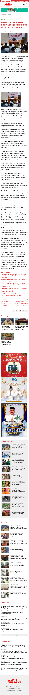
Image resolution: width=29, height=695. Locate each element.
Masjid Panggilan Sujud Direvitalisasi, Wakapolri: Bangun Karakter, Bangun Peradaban (14, 663)
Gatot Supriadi (8, 30)
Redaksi (12, 687)
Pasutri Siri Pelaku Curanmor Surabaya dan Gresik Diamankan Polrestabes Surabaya (18, 490)
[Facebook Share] (13, 311)
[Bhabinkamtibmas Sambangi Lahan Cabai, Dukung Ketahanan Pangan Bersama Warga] (6, 506)
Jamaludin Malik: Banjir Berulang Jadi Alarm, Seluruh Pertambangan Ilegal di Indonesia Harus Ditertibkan (18, 557)
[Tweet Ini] (17, 311)
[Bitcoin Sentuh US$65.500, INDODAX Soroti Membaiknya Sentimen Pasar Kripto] (6, 484)
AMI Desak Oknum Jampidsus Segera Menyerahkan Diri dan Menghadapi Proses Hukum (12, 657)
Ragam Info (21, 18)
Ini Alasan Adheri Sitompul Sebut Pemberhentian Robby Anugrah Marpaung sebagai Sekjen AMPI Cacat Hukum (14, 607)
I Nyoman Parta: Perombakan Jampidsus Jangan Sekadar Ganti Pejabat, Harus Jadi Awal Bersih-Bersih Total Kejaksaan (18, 476)
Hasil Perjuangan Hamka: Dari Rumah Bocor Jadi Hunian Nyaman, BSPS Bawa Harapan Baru (14, 294)
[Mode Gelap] (24, 4)
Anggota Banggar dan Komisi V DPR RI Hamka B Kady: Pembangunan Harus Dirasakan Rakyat (14, 280)
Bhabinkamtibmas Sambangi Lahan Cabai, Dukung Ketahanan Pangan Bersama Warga (19, 505)
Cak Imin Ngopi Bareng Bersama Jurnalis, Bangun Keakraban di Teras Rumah (12, 630)
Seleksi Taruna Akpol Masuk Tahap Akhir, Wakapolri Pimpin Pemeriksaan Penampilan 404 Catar (18, 454)
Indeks (6, 687)
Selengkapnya (14, 635)
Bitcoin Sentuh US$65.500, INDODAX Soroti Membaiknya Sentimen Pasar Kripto (18, 483)
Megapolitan (9, 18)
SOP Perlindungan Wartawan (14, 690)
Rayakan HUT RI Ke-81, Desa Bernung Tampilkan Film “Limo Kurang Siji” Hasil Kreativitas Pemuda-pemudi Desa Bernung (14, 290)
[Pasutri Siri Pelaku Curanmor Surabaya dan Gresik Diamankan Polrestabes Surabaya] (6, 491)
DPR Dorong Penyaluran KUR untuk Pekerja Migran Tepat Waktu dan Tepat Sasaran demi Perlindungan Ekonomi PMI (19, 550)
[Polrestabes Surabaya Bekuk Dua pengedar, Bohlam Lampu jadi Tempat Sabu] (6, 513)
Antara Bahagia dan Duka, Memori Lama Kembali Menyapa (12, 612)
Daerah (3, 18)
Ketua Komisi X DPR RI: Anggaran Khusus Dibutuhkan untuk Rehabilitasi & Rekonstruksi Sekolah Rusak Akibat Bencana (18, 535)
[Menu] (2, 4)
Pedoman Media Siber (14, 688)
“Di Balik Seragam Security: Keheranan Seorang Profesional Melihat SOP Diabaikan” (14, 618)
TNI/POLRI (3, 19)
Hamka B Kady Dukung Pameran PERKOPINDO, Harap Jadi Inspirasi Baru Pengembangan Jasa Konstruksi (14, 276)
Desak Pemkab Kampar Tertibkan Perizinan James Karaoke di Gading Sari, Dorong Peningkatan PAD (13, 285)
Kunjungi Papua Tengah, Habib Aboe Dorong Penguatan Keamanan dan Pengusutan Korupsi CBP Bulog (19, 468)
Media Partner (20, 687)
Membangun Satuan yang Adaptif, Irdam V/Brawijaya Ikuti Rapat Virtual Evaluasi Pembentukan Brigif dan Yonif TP (19, 498)
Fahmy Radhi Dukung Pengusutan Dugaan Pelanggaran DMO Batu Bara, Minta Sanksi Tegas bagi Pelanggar (14, 651)
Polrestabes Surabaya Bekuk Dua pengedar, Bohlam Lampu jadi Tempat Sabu (19, 513)
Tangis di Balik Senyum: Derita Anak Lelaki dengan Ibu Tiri (12, 624)
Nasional (15, 18)
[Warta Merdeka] (8, 4)
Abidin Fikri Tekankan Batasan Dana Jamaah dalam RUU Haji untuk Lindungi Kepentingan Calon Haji (18, 542)
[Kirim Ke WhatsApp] (26, 311)
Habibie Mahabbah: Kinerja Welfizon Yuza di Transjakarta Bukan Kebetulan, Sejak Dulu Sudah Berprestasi (14, 646)
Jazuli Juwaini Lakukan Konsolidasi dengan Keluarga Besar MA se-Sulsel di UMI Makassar (18, 461)
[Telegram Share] (23, 311)
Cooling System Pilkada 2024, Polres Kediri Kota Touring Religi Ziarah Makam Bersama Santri (21, 303)
